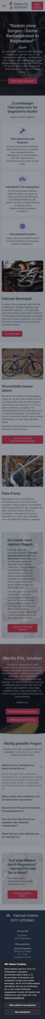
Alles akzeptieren (22, 1012)
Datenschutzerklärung (14, 998)
